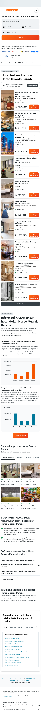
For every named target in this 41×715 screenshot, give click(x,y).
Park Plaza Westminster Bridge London (26, 159)
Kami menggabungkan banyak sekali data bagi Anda (18, 706)
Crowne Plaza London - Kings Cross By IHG (25, 136)
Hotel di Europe (19, 678)
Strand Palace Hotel (22, 181)
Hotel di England (14, 680)
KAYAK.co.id (5, 678)
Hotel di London (25, 680)
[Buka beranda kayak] (12, 10)
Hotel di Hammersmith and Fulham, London (18, 652)
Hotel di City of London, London (14, 641)
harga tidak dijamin (7, 696)
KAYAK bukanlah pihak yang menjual (15, 702)
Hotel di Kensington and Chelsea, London (17, 657)
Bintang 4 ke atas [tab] (8, 457)
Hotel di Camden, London (12, 638)
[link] (20, 435)
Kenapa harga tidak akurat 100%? (14, 709)
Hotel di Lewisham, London (13, 663)
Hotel (11, 678)
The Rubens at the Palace (24, 263)
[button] (3, 10)
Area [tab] (5, 627)
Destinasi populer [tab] (16, 627)
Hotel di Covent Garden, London (14, 644)
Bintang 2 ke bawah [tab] (32, 457)
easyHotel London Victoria (24, 222)
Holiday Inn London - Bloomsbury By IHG (26, 93)
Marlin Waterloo (20, 202)
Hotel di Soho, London (11, 665)
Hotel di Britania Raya (31, 678)
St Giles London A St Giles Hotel (26, 284)
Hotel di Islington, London (12, 654)
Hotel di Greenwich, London (13, 646)
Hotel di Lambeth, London (12, 660)
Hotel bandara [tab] (29, 627)
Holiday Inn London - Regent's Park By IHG (25, 115)
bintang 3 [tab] (20, 457)
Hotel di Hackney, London (12, 649)
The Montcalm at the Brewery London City (25, 243)
